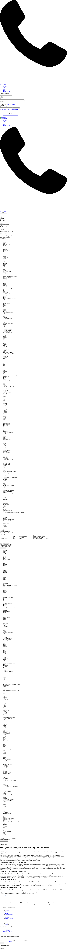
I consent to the (8, 941)
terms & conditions (11, 104)
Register (2, 105)
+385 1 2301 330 (14, 115)
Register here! (9, 109)
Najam (4, 89)
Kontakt (7, 917)
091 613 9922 (3, 84)
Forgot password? (15, 109)
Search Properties (4, 840)
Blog (4, 90)
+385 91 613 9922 (7, 115)
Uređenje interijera (9, 914)
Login (2, 97)
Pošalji (2, 943)
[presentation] (3, 214)
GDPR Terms (11, 941)
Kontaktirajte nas (6, 91)
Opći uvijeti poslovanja (7, 931)
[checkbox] (0, 941)
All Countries (3, 238)
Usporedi (2, 948)
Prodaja (4, 87)
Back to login (3, 109)
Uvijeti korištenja (6, 929)
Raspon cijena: (3, 231)
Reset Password (16, 108)
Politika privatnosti (9, 918)
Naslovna (5, 86)
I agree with (8, 104)
